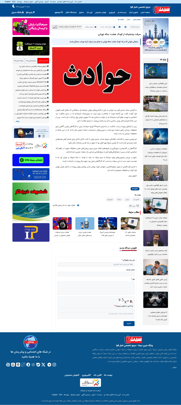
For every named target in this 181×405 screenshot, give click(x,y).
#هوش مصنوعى (72, 375)
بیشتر (17, 121)
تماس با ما (78, 1)
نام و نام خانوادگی (129, 260)
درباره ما (53, 1)
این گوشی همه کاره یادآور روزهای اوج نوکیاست (32, 102)
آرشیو (47, 1)
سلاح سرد (136, 199)
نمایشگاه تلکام (71, 12)
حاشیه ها (121, 19)
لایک (133, 206)
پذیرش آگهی (39, 1)
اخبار (128, 19)
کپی (54, 26)
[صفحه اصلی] (162, 9)
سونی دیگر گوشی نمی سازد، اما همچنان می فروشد (31, 70)
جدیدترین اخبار (43, 60)
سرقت (119, 199)
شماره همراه (130, 270)
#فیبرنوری (86, 375)
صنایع (81, 12)
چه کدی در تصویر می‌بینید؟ (124, 306)
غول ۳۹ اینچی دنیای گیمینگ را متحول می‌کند (33, 78)
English (7, 1)
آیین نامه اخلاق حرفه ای (65, 1)
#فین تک (97, 375)
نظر (133, 279)
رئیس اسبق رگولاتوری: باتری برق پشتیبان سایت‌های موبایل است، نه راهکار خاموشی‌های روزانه (155, 189)
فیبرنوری (112, 12)
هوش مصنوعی (100, 12)
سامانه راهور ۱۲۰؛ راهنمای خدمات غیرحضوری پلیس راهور (130, 235)
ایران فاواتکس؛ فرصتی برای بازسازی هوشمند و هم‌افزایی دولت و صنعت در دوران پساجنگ (156, 87)
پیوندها (19, 1)
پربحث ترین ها (18, 60)
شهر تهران (110, 199)
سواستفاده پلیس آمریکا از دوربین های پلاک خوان (107, 235)
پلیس (127, 199)
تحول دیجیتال (28, 1)
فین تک (89, 12)
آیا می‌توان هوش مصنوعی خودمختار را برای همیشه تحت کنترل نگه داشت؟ (157, 316)
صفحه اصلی (145, 12)
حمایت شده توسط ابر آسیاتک (90, 390)
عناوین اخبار (133, 12)
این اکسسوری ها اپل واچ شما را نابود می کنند (33, 94)
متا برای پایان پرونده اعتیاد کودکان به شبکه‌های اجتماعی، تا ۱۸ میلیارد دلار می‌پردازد (156, 120)
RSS (14, 1)
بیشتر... (173, 367)
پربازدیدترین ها (31, 60)
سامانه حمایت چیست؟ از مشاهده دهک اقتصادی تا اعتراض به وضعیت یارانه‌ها (156, 222)
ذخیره (129, 323)
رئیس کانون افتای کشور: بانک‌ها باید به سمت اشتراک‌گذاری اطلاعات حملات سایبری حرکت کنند (155, 283)
